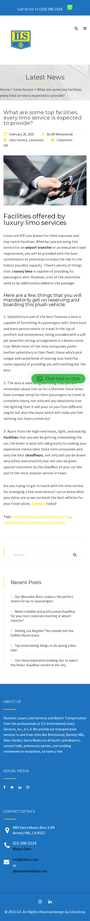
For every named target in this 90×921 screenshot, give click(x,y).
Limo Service (18, 140)
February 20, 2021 (21, 134)
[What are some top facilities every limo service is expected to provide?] (45, 204)
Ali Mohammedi (62, 134)
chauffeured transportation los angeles (34, 522)
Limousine (36, 140)
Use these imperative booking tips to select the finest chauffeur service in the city (44, 662)
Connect (38, 503)
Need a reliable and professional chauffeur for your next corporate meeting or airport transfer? (43, 616)
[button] (58, 378)
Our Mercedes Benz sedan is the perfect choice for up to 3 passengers (42, 599)
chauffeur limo (23, 516)
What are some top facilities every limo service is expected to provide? (42, 117)
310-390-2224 (24, 845)
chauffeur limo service (54, 516)
